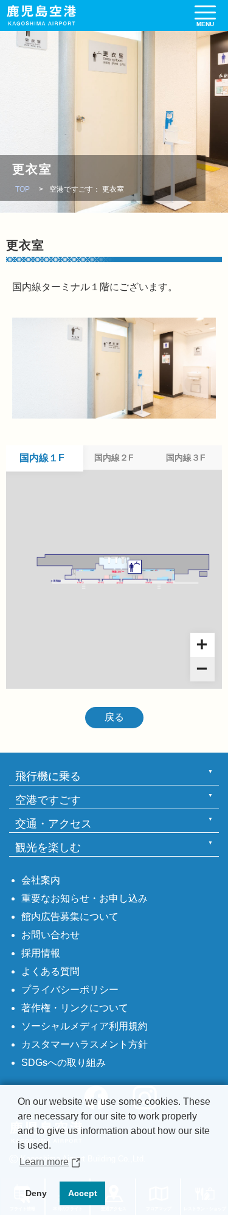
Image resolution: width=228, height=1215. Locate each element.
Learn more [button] (44, 1162)
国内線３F (186, 457)
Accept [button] (82, 1193)
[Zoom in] (202, 645)
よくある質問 (50, 971)
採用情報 (40, 953)
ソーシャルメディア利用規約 (84, 1026)
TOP (22, 189)
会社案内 (40, 880)
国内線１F (42, 457)
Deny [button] (36, 1193)
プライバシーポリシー (70, 989)
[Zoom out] (202, 669)
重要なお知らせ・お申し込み (84, 898)
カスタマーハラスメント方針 (84, 1044)
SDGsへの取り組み (63, 1062)
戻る (114, 717)
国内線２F (114, 457)
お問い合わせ (50, 935)
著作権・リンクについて (74, 1008)
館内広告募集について (70, 916)
